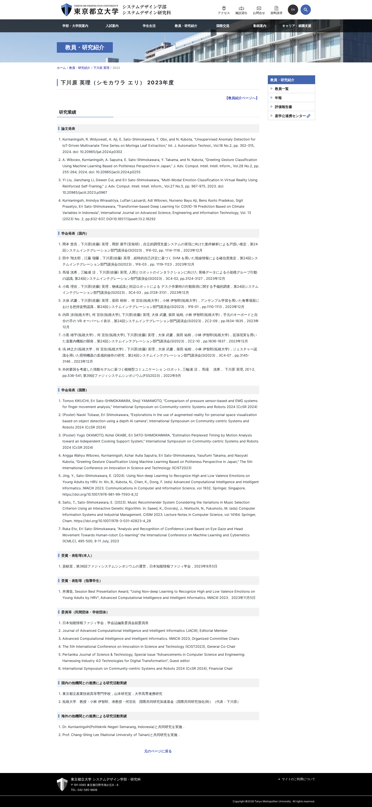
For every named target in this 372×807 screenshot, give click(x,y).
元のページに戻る (158, 751)
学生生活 (149, 26)
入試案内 (112, 26)
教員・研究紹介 (186, 26)
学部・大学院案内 (75, 26)
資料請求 (276, 12)
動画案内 (259, 26)
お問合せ (259, 12)
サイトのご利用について (298, 779)
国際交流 (222, 26)
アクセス (224, 12)
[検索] (306, 10)
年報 (278, 98)
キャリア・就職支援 (296, 26)
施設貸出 (241, 12)
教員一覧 (282, 89)
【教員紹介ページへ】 (242, 98)
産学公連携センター (290, 116)
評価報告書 (283, 107)
